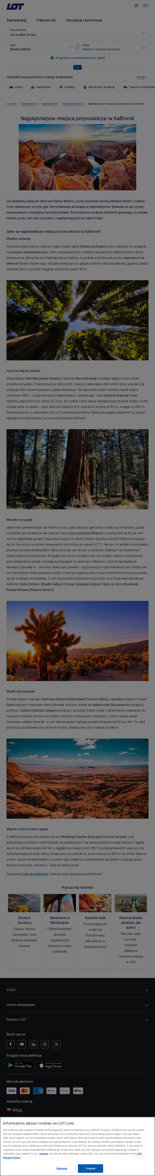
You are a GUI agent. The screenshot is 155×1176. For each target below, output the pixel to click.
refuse (43, 1153)
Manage (62, 1168)
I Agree (90, 1168)
